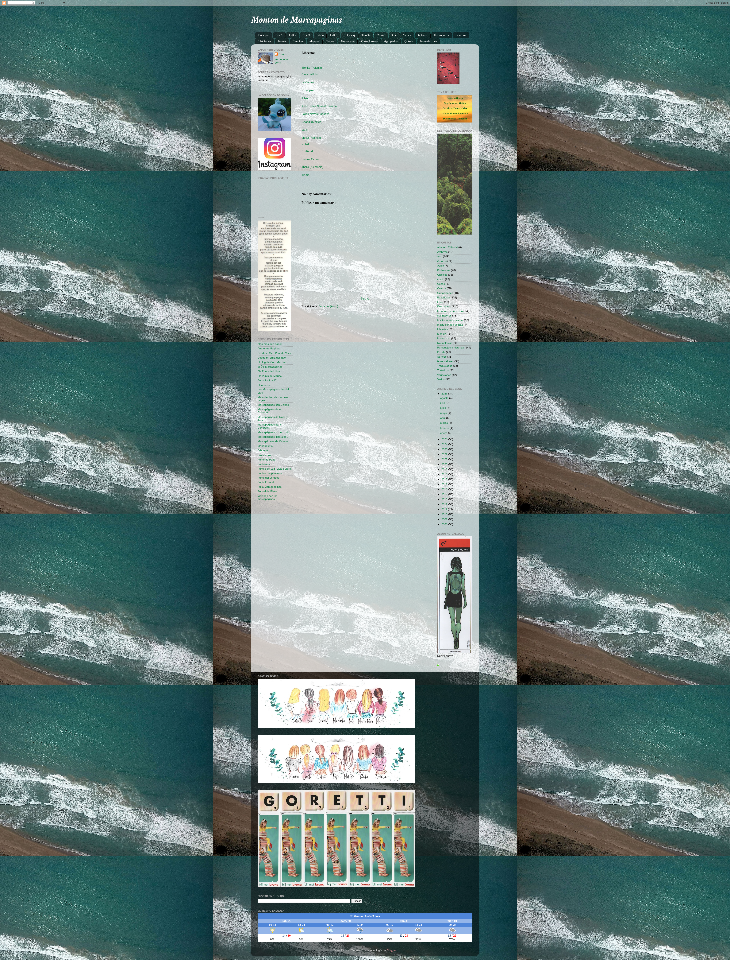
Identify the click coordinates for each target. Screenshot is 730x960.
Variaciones (444, 375)
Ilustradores (441, 35)
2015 (444, 489)
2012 (444, 504)
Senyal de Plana (267, 491)
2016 (444, 484)
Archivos (442, 252)
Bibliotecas (264, 41)
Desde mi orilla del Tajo (272, 357)
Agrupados (391, 41)
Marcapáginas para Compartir (269, 426)
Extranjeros (444, 306)
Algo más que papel (270, 344)
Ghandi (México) (312, 121)
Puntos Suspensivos (270, 473)
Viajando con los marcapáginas (267, 497)
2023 (444, 449)
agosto (444, 398)
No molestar (444, 343)
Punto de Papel (267, 459)
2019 (444, 469)
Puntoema (264, 464)
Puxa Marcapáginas (270, 486)
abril (443, 418)
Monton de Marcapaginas (296, 20)
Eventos (298, 41)
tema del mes (445, 361)
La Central (308, 82)
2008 (444, 524)
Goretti (283, 54)
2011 (444, 509)
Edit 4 (320, 35)
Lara (304, 129)
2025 (444, 439)
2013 (444, 499)
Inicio (365, 299)
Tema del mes (428, 41)
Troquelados (444, 365)
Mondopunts (265, 446)
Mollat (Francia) (311, 137)
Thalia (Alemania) (312, 167)
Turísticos (443, 370)
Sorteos (442, 356)
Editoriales (443, 297)
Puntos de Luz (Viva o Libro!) (275, 468)
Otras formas (369, 41)
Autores (423, 35)
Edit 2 (292, 35)
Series (407, 35)
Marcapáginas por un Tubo (274, 432)
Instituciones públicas (450, 324)
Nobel (305, 144)
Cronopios (308, 90)
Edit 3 (306, 35)
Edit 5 (333, 35)
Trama (305, 175)
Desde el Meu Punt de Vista (274, 353)
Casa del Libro (310, 74)
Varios (441, 379)
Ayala (440, 265)
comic (440, 279)
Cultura (441, 288)
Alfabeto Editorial (447, 247)
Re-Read (307, 151)
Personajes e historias (450, 347)
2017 (444, 479)
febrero (445, 428)
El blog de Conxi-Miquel (272, 362)
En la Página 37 (267, 380)
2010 (444, 514)
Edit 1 (279, 35)
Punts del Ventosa (268, 477)
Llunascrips (264, 385)
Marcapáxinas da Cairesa (273, 441)
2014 (444, 494)
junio (443, 407)
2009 (444, 519)
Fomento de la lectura (450, 311)
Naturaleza (348, 41)
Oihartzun (263, 450)
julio (443, 403)
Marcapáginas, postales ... (273, 436)
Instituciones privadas (450, 320)
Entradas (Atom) (328, 306)
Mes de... (442, 333)
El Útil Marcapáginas (270, 366)
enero (444, 433)
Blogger (391, 950)
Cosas (441, 283)
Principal (263, 35)
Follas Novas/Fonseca (315, 113)
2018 (444, 474)
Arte (394, 35)
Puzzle (441, 352)
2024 (444, 444)
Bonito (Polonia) (312, 67)
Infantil (366, 35)
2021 (444, 459)
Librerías (460, 35)
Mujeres (314, 41)
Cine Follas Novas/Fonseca (319, 106)
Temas (282, 41)
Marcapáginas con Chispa (273, 404)
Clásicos (442, 274)
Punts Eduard (266, 482)
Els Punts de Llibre (269, 371)
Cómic (381, 35)
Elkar (305, 98)
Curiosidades (445, 293)
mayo (444, 413)
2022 (444, 454)
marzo (444, 423)
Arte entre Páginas (269, 348)
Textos (330, 41)
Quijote (408, 41)
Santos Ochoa (310, 159)
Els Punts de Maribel (270, 376)
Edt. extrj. (349, 35)
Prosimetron (265, 455)
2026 (444, 393)
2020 (444, 464)
